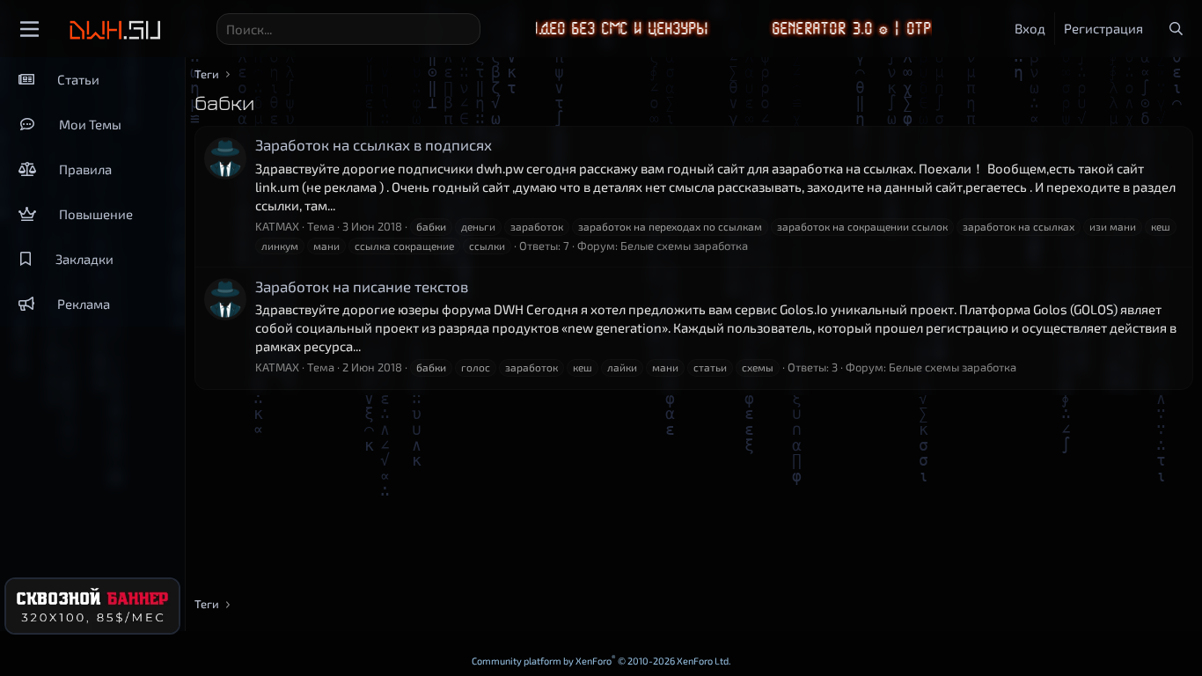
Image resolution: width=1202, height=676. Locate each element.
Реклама (83, 304)
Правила (85, 169)
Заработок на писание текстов (361, 286)
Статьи (78, 79)
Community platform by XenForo (601, 660)
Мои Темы (90, 124)
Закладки (84, 259)
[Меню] (29, 29)
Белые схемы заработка (684, 246)
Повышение (96, 214)
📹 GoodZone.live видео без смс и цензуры (537, 28)
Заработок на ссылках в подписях (373, 144)
